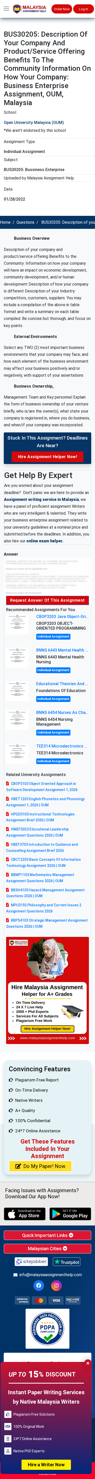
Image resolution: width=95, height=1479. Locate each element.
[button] (6, 9)
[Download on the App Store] (25, 1213)
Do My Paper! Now (44, 1166)
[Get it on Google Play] (70, 1213)
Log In (83, 9)
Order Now (62, 9)
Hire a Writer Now (46, 1464)
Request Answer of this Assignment (47, 600)
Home (5, 222)
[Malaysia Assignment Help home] (32, 9)
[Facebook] (38, 1285)
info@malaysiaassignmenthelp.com (51, 1274)
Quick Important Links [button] (45, 1235)
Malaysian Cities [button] (45, 1248)
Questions (25, 222)
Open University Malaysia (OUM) (34, 122)
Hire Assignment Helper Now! (47, 456)
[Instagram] (56, 1285)
